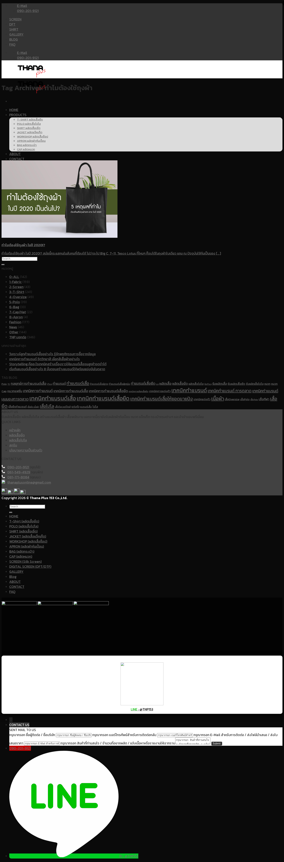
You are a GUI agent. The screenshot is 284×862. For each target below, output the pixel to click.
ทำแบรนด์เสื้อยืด (143, 383)
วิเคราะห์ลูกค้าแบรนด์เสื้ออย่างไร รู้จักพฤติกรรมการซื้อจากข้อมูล (52, 354)
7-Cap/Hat (17, 312)
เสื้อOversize (232, 399)
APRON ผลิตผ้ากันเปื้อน (31, 141)
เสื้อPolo (245, 399)
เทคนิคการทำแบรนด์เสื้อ (71, 390)
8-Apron (16, 317)
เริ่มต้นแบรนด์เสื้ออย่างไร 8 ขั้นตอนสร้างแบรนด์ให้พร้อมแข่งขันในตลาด (57, 369)
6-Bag (14, 307)
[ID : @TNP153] (64, 856)
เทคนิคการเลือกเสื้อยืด (138, 391)
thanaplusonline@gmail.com (29, 482)
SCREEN (15, 19)
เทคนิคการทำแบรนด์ (38, 390)
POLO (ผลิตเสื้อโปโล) (23, 526)
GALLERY (16, 34)
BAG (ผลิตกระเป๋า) (21, 551)
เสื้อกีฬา (264, 399)
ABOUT (15, 153)
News (13, 327)
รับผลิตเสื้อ (219, 383)
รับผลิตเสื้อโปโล (255, 384)
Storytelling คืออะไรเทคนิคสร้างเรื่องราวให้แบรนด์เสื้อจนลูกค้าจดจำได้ (57, 364)
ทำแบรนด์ (59, 383)
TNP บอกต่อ (17, 337)
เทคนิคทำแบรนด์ (189, 390)
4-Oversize (18, 296)
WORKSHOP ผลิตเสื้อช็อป (32, 136)
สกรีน (13, 445)
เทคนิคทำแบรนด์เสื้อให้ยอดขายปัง (161, 398)
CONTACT (16, 159)
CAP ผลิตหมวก (26, 149)
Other (13, 332)
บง (157, 384)
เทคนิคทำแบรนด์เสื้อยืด (103, 398)
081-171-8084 (18, 477)
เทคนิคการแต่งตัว (160, 391)
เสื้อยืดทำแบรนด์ (17, 407)
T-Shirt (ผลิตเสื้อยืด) (24, 521)
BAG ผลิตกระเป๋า (27, 145)
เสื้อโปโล (47, 406)
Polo (4, 384)
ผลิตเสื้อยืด (180, 383)
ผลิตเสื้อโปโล (196, 384)
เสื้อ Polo (254, 399)
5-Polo (14, 301)
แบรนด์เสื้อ (86, 407)
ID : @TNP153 (128, 856)
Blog (12, 576)
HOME (13, 109)
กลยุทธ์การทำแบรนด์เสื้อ (28, 383)
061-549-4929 (18, 472)
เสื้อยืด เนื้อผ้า (33, 406)
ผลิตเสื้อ (165, 383)
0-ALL (14, 276)
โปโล (95, 406)
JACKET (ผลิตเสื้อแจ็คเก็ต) (27, 536)
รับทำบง (208, 384)
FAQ (12, 44)
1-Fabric (15, 281)
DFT (12, 24)
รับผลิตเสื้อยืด (236, 383)
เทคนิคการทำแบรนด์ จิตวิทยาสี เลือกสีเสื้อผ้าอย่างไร (44, 359)
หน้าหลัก (14, 430)
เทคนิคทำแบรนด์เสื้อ (52, 398)
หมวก (267, 384)
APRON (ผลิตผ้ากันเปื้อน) (26, 546)
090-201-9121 (18, 467)
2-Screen (16, 286)
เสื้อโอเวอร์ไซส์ (63, 407)
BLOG (13, 39)
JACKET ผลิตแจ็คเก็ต (29, 132)
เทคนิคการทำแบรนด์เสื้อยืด (108, 390)
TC (9, 384)
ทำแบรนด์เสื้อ (78, 383)
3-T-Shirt (16, 291)
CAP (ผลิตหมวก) (20, 556)
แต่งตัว (75, 407)
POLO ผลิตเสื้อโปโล (29, 124)
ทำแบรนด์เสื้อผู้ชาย (99, 384)
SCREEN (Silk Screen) (25, 561)
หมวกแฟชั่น (14, 391)
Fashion (15, 322)
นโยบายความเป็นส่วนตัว (25, 450)
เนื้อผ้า (217, 398)
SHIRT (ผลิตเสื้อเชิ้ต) (23, 531)
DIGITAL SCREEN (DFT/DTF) (30, 566)
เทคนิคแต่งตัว (202, 399)
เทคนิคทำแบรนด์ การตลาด (230, 391)
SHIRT (13, 29)
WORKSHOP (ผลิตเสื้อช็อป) (28, 541)
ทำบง (49, 384)
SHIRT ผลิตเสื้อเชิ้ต (28, 128)
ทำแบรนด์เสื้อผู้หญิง (119, 384)
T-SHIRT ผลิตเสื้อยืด (30, 119)
